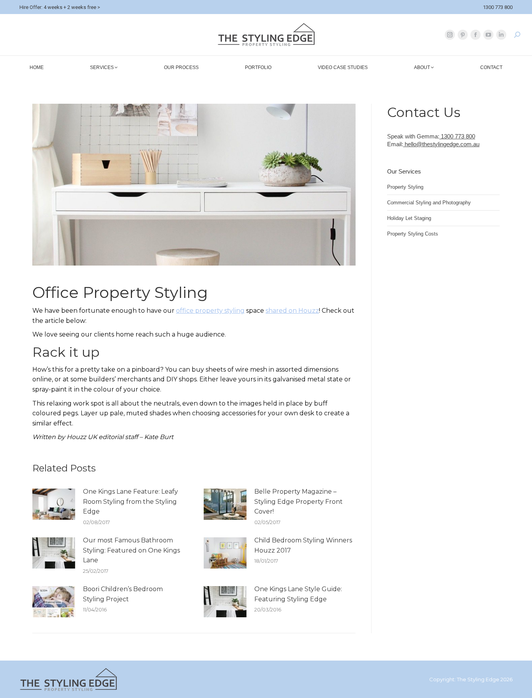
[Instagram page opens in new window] (450, 35)
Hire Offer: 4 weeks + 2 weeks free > (59, 7)
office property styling (210, 310)
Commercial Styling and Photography (429, 203)
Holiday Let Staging (409, 218)
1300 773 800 (498, 7)
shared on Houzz (292, 310)
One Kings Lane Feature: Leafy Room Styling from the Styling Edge (130, 501)
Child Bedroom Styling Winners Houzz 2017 (303, 545)
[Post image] (53, 504)
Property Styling (405, 187)
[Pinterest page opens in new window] (463, 35)
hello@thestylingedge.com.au (441, 144)
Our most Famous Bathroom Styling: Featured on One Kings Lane (131, 550)
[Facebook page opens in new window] (475, 35)
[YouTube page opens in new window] (488, 35)
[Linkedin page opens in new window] (501, 35)
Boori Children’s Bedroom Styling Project (123, 594)
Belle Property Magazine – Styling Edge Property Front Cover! (298, 501)
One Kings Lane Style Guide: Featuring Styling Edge (298, 594)
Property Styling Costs (412, 234)
